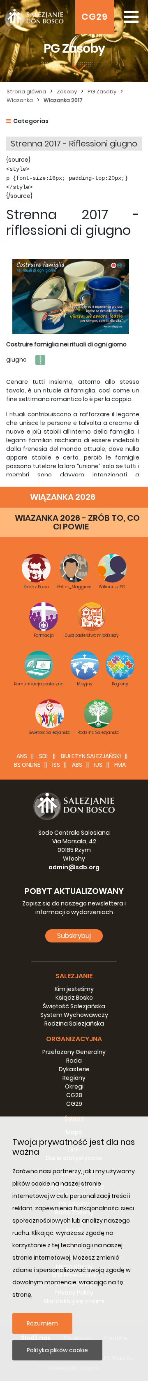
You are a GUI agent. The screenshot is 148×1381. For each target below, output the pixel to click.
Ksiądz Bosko (74, 997)
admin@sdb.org (74, 867)
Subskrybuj (74, 935)
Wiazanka (20, 100)
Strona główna (26, 91)
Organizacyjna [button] (74, 1039)
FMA (120, 765)
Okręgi (74, 1086)
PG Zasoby (102, 91)
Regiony (74, 1078)
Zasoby (67, 91)
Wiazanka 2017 (63, 100)
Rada (74, 1060)
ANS (21, 756)
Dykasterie (74, 1069)
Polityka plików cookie (57, 1350)
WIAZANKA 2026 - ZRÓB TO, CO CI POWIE (77, 522)
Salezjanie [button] (74, 976)
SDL (44, 756)
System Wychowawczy (74, 1015)
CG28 (74, 1095)
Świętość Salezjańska (74, 1006)
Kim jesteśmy (74, 989)
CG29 (94, 16)
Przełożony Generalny (74, 1052)
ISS (56, 765)
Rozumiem (42, 1323)
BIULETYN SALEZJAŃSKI (91, 756)
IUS (98, 765)
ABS (77, 765)
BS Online (27, 765)
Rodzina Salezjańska (74, 1023)
